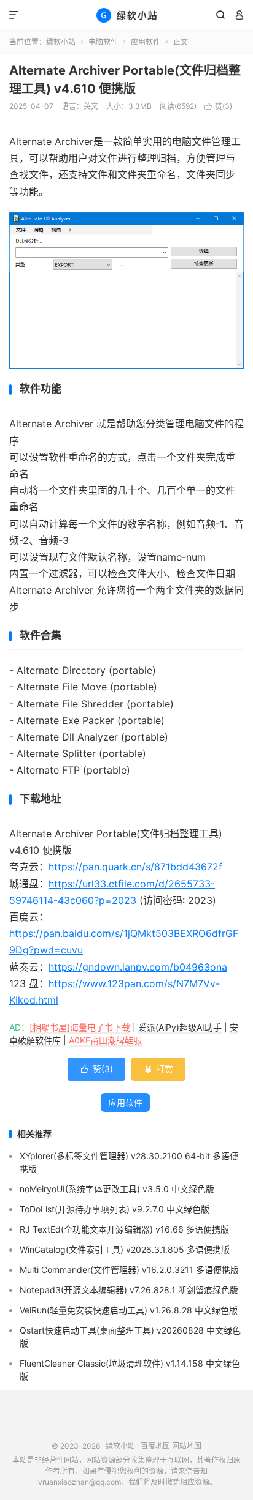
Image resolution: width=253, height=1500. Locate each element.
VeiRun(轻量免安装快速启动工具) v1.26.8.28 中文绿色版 (129, 1310)
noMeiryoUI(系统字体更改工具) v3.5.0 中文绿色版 (117, 1189)
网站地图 (186, 1445)
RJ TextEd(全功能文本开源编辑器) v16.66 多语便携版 (124, 1229)
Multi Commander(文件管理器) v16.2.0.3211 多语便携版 (129, 1269)
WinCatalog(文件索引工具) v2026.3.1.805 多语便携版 (125, 1249)
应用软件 (145, 42)
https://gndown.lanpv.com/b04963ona (138, 967)
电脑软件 (103, 42)
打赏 (158, 1069)
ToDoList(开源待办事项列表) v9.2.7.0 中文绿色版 (114, 1209)
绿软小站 (126, 15)
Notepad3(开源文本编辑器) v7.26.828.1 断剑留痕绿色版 (129, 1290)
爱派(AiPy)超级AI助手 (180, 1027)
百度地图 (155, 1445)
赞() (218, 106)
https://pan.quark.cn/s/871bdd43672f (135, 866)
